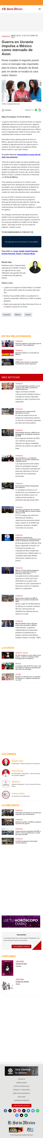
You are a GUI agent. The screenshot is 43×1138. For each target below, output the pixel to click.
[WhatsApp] (37, 1110)
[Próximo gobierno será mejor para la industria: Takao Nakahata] (8, 343)
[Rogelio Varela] (6, 762)
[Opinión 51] (6, 784)
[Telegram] (28, 1110)
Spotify (21, 251)
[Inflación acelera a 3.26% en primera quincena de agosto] (8, 822)
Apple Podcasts (31, 251)
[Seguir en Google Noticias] (39, 110)
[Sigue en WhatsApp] (36, 110)
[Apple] (21, 1115)
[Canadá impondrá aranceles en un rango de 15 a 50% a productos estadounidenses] (8, 394)
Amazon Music (29, 254)
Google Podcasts (8, 254)
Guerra (28, 315)
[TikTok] (23, 1110)
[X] (10, 1110)
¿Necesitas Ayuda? (21, 1106)
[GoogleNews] (17, 1115)
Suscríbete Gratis (21, 946)
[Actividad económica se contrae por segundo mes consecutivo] (8, 812)
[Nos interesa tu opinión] (21, 1071)
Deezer (19, 254)
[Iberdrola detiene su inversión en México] (8, 352)
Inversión (6, 315)
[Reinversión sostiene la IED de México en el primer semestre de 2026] (8, 606)
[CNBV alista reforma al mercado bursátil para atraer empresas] (8, 362)
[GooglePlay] (26, 1115)
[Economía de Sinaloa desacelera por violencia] (8, 493)
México (17, 315)
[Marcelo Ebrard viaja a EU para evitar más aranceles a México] (8, 630)
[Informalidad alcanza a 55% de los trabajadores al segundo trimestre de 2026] (8, 440)
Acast (15, 251)
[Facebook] (5, 1110)
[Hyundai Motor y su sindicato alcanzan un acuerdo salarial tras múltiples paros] (8, 467)
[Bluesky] (33, 1110)
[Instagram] (19, 1110)
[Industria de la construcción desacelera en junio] (8, 417)
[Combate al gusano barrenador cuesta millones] (8, 841)
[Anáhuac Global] (6, 795)
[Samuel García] (6, 773)
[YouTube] (14, 1110)
